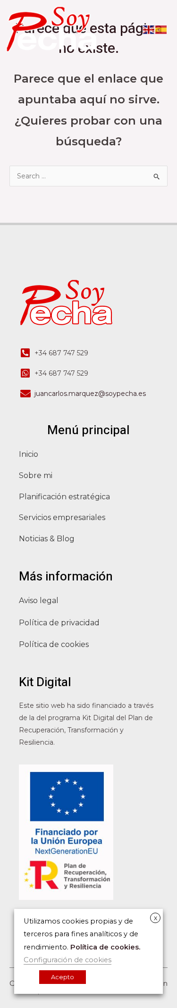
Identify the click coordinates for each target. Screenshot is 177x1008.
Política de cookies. (105, 947)
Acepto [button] (62, 977)
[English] (149, 29)
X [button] (155, 918)
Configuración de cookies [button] (67, 960)
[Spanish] (161, 29)
